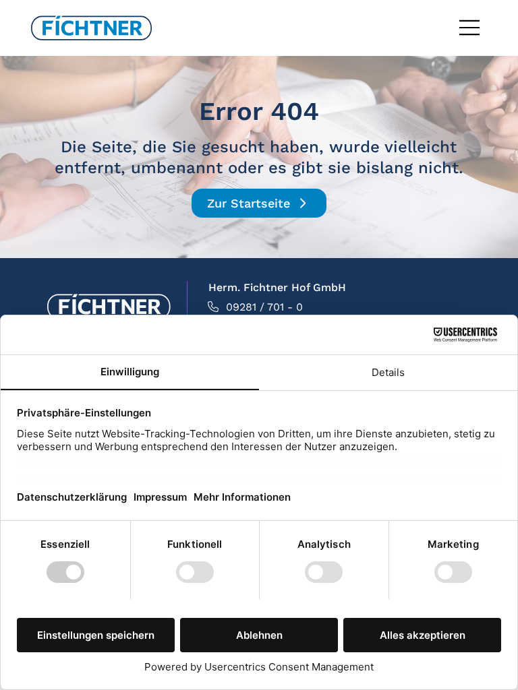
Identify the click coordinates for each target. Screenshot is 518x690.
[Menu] (470, 27)
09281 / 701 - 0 (264, 307)
